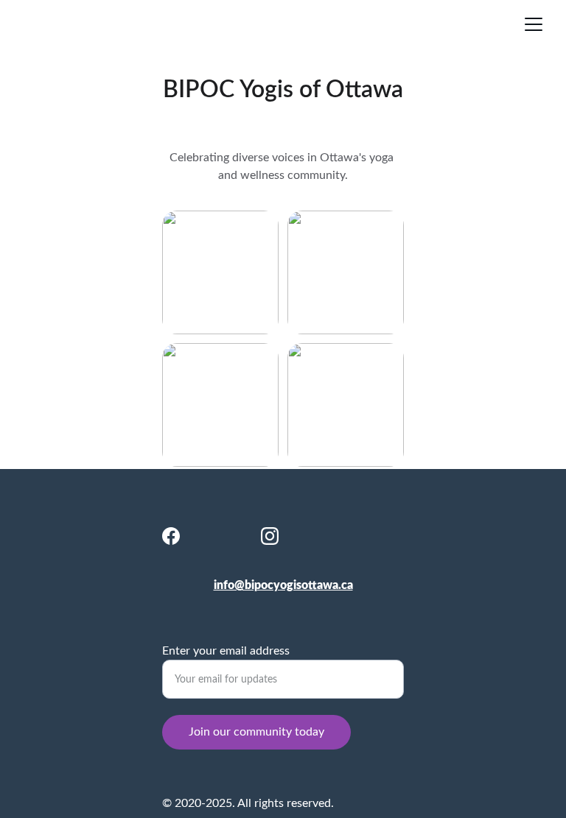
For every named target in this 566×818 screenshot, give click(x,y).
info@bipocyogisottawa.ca (283, 585)
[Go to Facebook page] (171, 536)
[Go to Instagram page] (270, 536)
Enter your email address (226, 651)
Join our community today (256, 732)
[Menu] (533, 24)
